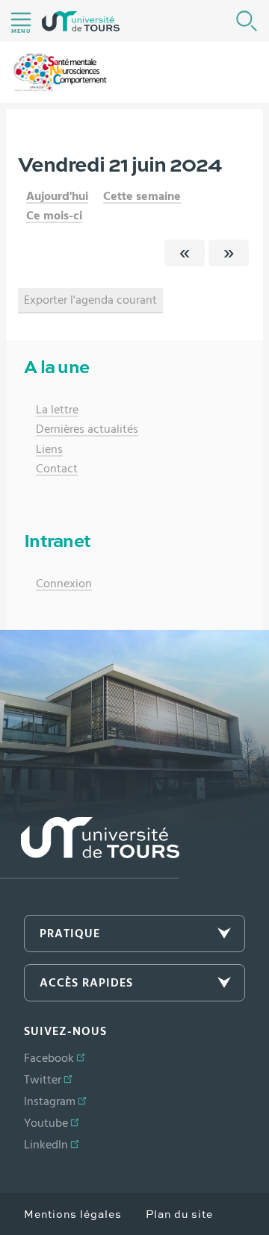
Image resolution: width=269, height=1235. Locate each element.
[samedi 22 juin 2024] (228, 253)
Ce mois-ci (54, 216)
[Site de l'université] (89, 848)
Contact (57, 469)
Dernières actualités (87, 429)
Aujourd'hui (57, 196)
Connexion (64, 584)
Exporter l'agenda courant (90, 300)
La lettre (57, 410)
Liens (49, 449)
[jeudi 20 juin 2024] (184, 253)
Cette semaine (142, 196)
